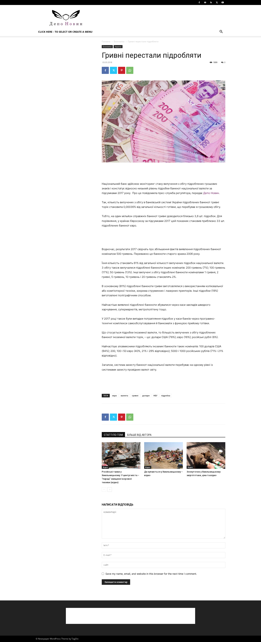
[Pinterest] (121, 70)
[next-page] (109, 489)
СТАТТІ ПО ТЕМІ (113, 434)
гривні (135, 395)
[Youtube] (222, 2)
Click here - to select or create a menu (65, 31)
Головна (106, 41)
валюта (124, 395)
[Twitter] (216, 2)
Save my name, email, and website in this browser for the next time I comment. (151, 573)
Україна (118, 46)
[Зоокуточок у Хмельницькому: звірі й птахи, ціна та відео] (206, 455)
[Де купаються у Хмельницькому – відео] (163, 455)
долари (145, 395)
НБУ (155, 395)
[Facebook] (199, 2)
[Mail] (205, 2)
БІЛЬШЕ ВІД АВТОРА (139, 434)
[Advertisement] (160, 18)
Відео (105, 467)
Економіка (119, 41)
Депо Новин (211, 193)
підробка (165, 395)
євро (114, 395)
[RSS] (211, 2)
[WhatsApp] (129, 70)
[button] (221, 32)
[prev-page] (104, 489)
